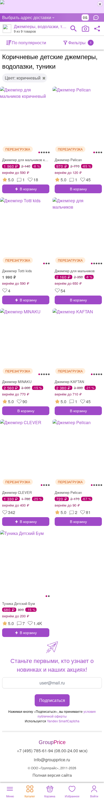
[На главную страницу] (7, 28)
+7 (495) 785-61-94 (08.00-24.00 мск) (52, 751)
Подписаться (52, 700)
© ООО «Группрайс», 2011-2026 (52, 768)
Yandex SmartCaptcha (63, 721)
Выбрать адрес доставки (26, 17)
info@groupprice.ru (52, 760)
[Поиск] (73, 28)
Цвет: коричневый (23, 78)
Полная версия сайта (52, 775)
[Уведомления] (97, 17)
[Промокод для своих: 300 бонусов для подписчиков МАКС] (52, 6)
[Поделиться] (97, 28)
